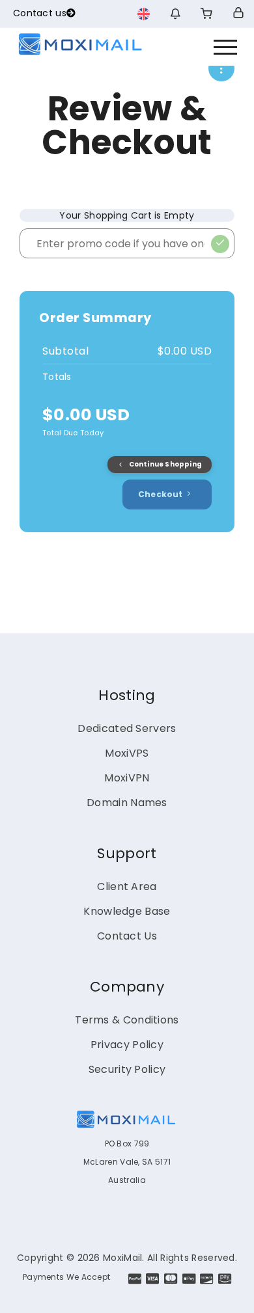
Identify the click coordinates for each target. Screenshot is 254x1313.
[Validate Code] (220, 244)
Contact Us (127, 935)
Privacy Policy (127, 1044)
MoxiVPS (126, 753)
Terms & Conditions (126, 1019)
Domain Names (127, 802)
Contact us (39, 13)
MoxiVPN (126, 777)
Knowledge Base (126, 911)
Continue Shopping (164, 464)
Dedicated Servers (127, 728)
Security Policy (127, 1069)
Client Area (126, 886)
